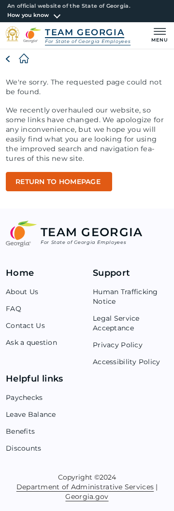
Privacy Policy (118, 345)
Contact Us (25, 325)
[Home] (16, 59)
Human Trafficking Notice (125, 296)
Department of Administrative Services (85, 486)
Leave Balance (31, 414)
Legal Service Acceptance (116, 323)
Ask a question (31, 342)
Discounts (24, 448)
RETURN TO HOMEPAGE (58, 181)
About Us (22, 291)
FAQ (13, 308)
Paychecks (24, 397)
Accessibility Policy (126, 361)
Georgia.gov (86, 496)
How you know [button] (28, 15)
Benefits (20, 431)
